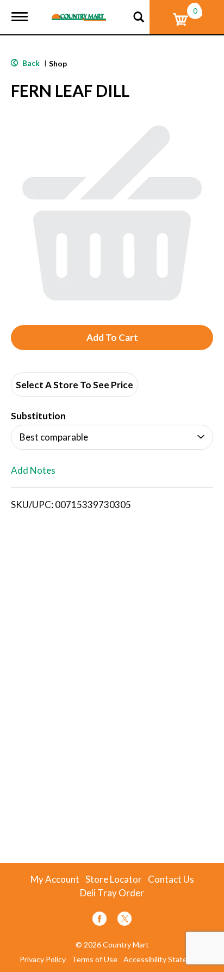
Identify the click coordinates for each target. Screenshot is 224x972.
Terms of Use (94, 959)
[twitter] (124, 920)
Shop (58, 63)
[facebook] (99, 920)
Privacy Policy (43, 959)
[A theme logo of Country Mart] (79, 10)
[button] (112, 337)
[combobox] (112, 437)
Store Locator (113, 879)
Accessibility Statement (164, 959)
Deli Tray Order (112, 893)
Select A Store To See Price (74, 384)
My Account (54, 879)
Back (30, 63)
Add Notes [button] (33, 470)
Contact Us (171, 879)
